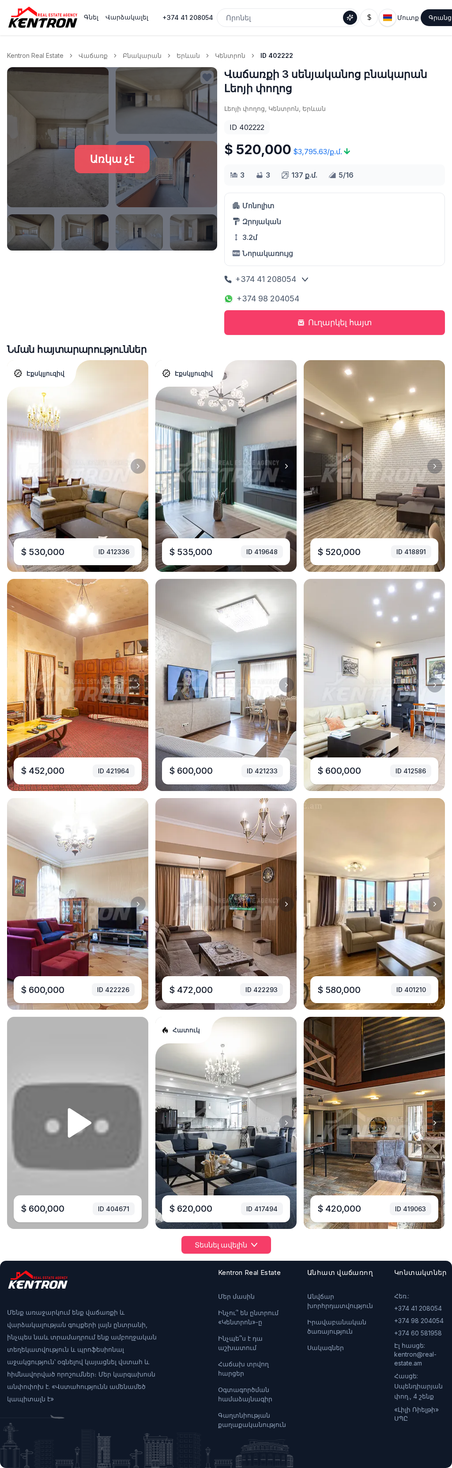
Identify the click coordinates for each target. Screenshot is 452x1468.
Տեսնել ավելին (221, 1244)
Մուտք (408, 17)
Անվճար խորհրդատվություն (340, 1301)
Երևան (188, 55)
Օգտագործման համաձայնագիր (245, 1394)
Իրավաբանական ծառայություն (336, 1326)
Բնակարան (142, 55)
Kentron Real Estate (35, 55)
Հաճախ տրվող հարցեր (243, 1368)
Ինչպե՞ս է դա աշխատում (240, 1343)
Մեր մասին (236, 1296)
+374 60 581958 (418, 1333)
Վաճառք (93, 55)
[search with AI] (350, 18)
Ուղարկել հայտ (340, 322)
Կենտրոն (230, 55)
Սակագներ (325, 1347)
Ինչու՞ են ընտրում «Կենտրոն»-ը (248, 1317)
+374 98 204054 (268, 298)
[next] (138, 466)
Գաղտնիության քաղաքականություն (252, 1419)
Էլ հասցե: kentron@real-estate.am (415, 1354)
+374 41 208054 (187, 17)
